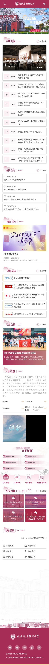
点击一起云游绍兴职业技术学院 (32, 538)
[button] (37, 67)
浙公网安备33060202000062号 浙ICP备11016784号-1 (24, 657)
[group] (24, 21)
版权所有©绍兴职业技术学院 (16, 654)
